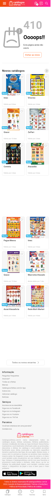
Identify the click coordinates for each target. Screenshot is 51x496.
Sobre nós (6, 391)
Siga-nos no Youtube (10, 414)
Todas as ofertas (9, 382)
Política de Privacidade (18, 487)
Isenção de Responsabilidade (19, 484)
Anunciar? (6, 379)
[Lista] (41, 3)
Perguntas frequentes (10, 376)
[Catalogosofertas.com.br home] (17, 3)
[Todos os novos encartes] (46, 71)
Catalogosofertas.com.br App (14, 388)
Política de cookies (35, 487)
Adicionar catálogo (9, 394)
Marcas (5, 385)
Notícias (5, 397)
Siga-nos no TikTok (10, 417)
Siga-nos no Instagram (11, 411)
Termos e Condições (39, 484)
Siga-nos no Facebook (11, 408)
